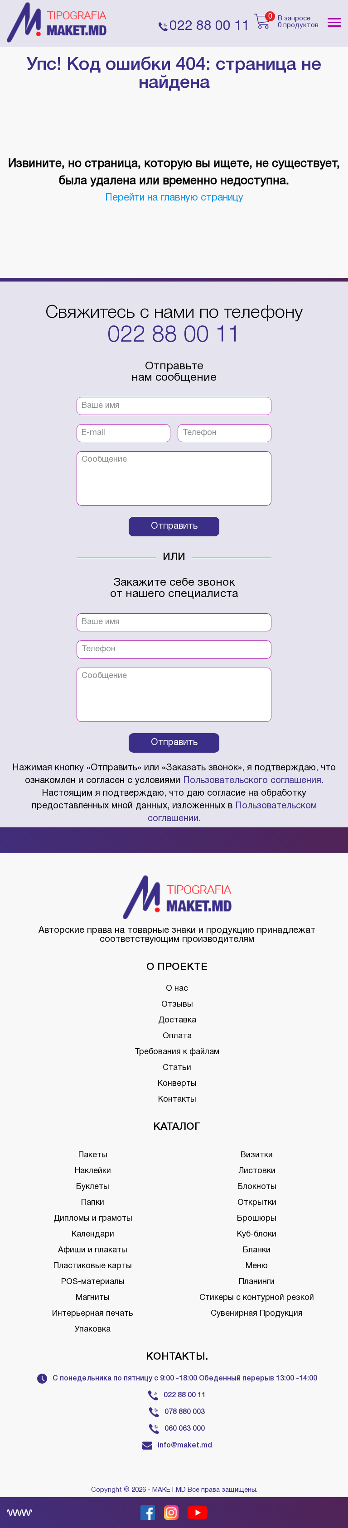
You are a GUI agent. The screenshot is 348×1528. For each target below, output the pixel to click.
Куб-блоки (256, 1234)
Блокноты (256, 1187)
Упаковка (93, 1329)
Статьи (177, 1068)
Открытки (256, 1203)
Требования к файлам (177, 1052)
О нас (177, 989)
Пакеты (92, 1155)
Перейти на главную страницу (174, 197)
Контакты (177, 1099)
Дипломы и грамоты (92, 1218)
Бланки (257, 1250)
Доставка (177, 1020)
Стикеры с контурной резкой (256, 1298)
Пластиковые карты (92, 1266)
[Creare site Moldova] (19, 1512)
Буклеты (92, 1187)
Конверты (177, 1084)
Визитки (257, 1155)
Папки (92, 1203)
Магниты (93, 1298)
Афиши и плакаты (92, 1250)
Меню (257, 1266)
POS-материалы (93, 1282)
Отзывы (177, 1004)
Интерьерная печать (92, 1314)
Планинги (257, 1282)
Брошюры (256, 1218)
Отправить (174, 526)
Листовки (257, 1171)
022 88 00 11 (174, 335)
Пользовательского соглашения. (253, 781)
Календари (93, 1234)
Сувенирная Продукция (257, 1314)
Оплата (177, 1036)
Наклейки (93, 1171)
